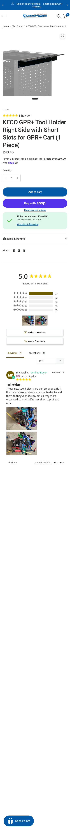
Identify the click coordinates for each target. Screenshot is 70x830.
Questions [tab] (35, 352)
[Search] (59, 16)
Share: (6, 250)
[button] (56, 462)
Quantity (7, 170)
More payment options (35, 210)
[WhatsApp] (19, 250)
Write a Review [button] (36, 332)
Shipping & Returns (14, 238)
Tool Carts (17, 26)
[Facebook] (14, 250)
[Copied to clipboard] (24, 250)
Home (6, 26)
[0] (64, 16)
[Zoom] (62, 36)
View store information (27, 224)
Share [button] (14, 462)
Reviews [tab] (12, 352)
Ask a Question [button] (36, 341)
